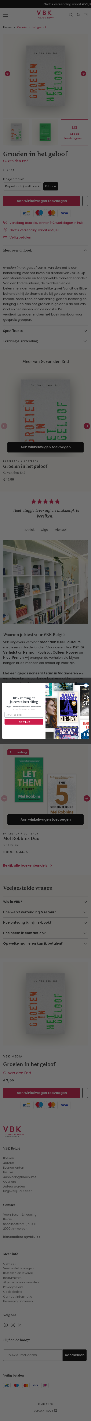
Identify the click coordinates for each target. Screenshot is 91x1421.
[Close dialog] (86, 685)
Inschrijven (24, 721)
